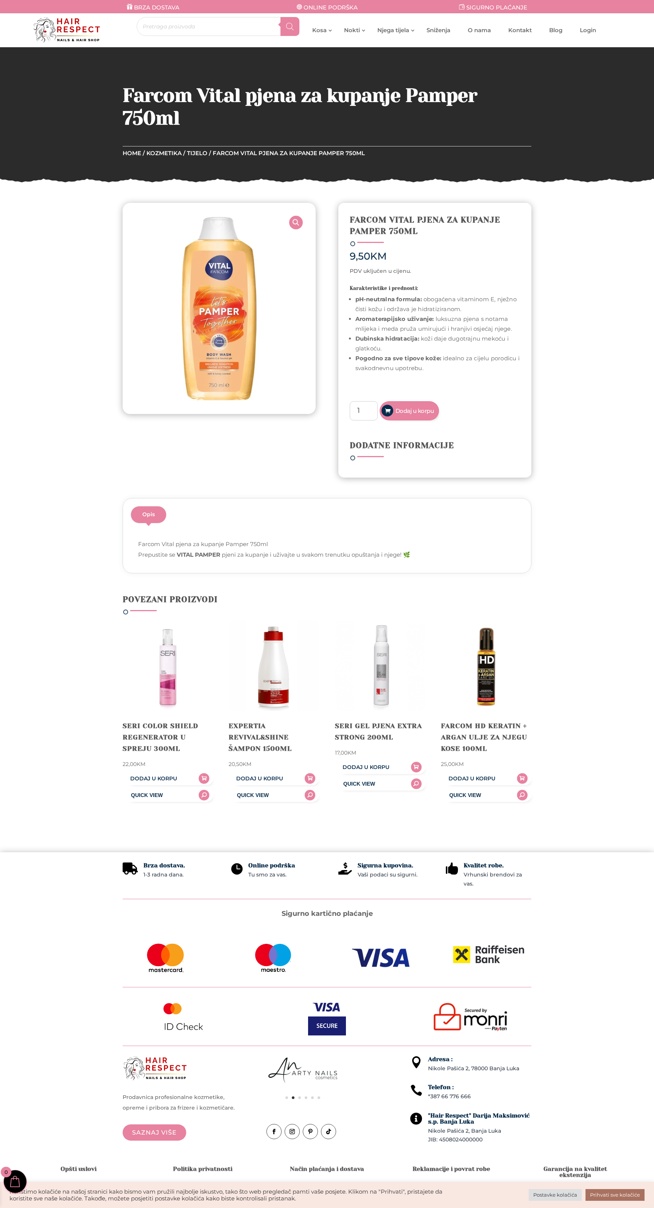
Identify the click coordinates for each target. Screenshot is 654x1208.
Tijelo (197, 153)
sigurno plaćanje (496, 7)
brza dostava (156, 7)
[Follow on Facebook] (274, 1131)
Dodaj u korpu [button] (153, 778)
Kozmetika (164, 153)
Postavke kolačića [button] (555, 1195)
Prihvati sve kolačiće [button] (615, 1195)
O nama (479, 30)
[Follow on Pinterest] (310, 1131)
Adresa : (440, 1059)
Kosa (319, 30)
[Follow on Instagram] (292, 1131)
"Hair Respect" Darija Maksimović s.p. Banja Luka (478, 1118)
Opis (148, 514)
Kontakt (520, 30)
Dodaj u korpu (415, 410)
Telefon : (441, 1087)
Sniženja (438, 30)
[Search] (289, 26)
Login (588, 30)
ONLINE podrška (331, 7)
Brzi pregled (168, 795)
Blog (555, 30)
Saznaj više (154, 1132)
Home (132, 153)
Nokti (352, 30)
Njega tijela (393, 30)
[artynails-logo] (302, 1082)
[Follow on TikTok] (328, 1131)
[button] (296, 222)
